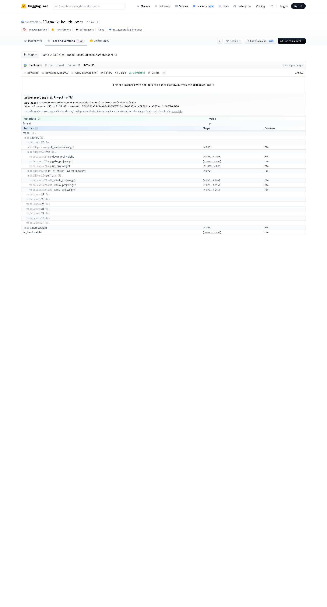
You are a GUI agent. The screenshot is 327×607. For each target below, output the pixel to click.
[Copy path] (115, 55)
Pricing (260, 6)
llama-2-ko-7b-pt (61, 22)
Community (101, 41)
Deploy (234, 41)
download (205, 85)
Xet (144, 85)
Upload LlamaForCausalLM (62, 65)
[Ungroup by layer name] (36, 128)
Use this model (292, 41)
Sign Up (298, 6)
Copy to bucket (261, 41)
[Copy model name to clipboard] (81, 22)
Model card (35, 41)
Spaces (183, 6)
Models (145, 6)
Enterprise (244, 6)
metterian (33, 22)
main (31, 55)
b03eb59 (89, 65)
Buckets (205, 6)
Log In (284, 6)
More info (177, 111)
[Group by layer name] (39, 118)
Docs (226, 6)
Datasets (165, 6)
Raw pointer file (63, 97)
